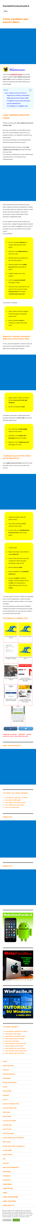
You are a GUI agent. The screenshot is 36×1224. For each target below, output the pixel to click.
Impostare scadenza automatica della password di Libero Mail (18, 96)
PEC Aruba (7, 1142)
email (5, 1061)
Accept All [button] (16, 1220)
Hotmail (6, 1095)
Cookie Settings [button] (7, 1220)
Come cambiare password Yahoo (14, 805)
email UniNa (7, 1150)
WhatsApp (7, 1171)
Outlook (6, 1070)
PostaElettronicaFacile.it (16, 6)
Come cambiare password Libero (14, 1053)
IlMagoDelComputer (16, 74)
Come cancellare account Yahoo (14, 1046)
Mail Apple (7, 1078)
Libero (12, 736)
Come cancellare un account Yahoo (15, 1048)
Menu (6, 11)
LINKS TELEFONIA (9, 1201)
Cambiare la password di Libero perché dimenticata (18, 102)
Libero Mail (17, 736)
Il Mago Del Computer (10, 734)
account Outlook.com (11, 1104)
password (25, 736)
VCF (4, 1159)
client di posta (8, 1065)
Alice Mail (6, 1112)
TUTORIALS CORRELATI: (17, 106)
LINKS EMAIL (7, 1184)
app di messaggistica (11, 1167)
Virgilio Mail (7, 1125)
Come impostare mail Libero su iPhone (16, 797)
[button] (29, 90)
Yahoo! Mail (7, 1091)
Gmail (5, 1087)
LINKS (5, 1193)
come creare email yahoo (12, 807)
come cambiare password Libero (16, 93)
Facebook (6, 1180)
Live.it (5, 1099)
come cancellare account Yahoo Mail (15, 1043)
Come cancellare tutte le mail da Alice (16, 1050)
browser (6, 1163)
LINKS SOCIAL (8, 1188)
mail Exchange (8, 1133)
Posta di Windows (10, 1082)
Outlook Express (9, 1074)
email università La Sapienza (13, 1146)
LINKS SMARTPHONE (10, 1197)
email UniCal (7, 1154)
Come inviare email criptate (13, 800)
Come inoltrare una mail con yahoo (15, 802)
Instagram (6, 1176)
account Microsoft (10, 1108)
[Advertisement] (18, 46)
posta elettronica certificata (13, 1137)
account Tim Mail (9, 1121)
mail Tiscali (7, 1129)
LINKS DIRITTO (8, 1205)
